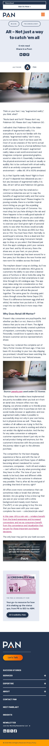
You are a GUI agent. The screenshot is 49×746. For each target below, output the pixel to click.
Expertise (24, 683)
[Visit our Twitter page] (11, 731)
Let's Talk (13, 657)
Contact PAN (10, 699)
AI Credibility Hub (17, 615)
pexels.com (16, 391)
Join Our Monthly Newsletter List (15, 726)
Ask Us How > (24, 6)
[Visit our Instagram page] (8, 731)
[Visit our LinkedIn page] (4, 731)
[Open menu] (43, 14)
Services (24, 675)
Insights (7, 715)
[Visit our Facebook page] (15, 731)
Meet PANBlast (11, 707)
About (24, 691)
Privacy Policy (31, 743)
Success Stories (12, 670)
